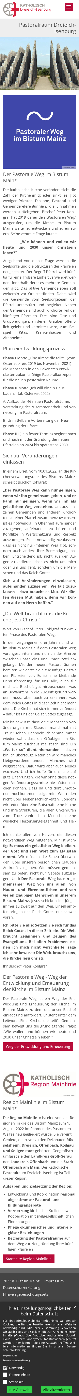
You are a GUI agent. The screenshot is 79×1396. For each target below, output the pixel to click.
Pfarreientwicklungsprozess (34, 348)
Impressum (10, 1355)
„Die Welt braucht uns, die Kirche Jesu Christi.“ (37, 616)
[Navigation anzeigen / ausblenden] (69, 7)
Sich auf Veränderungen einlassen (30, 459)
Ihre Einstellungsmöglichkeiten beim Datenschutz (39, 1310)
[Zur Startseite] (29, 9)
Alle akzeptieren (56, 1389)
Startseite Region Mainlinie (28, 1258)
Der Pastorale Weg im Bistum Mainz (35, 177)
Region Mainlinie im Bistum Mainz (33, 1105)
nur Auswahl (20, 1389)
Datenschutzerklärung (16, 1360)
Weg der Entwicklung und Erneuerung (38, 1046)
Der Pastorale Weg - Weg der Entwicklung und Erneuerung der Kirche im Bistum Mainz (36, 983)
